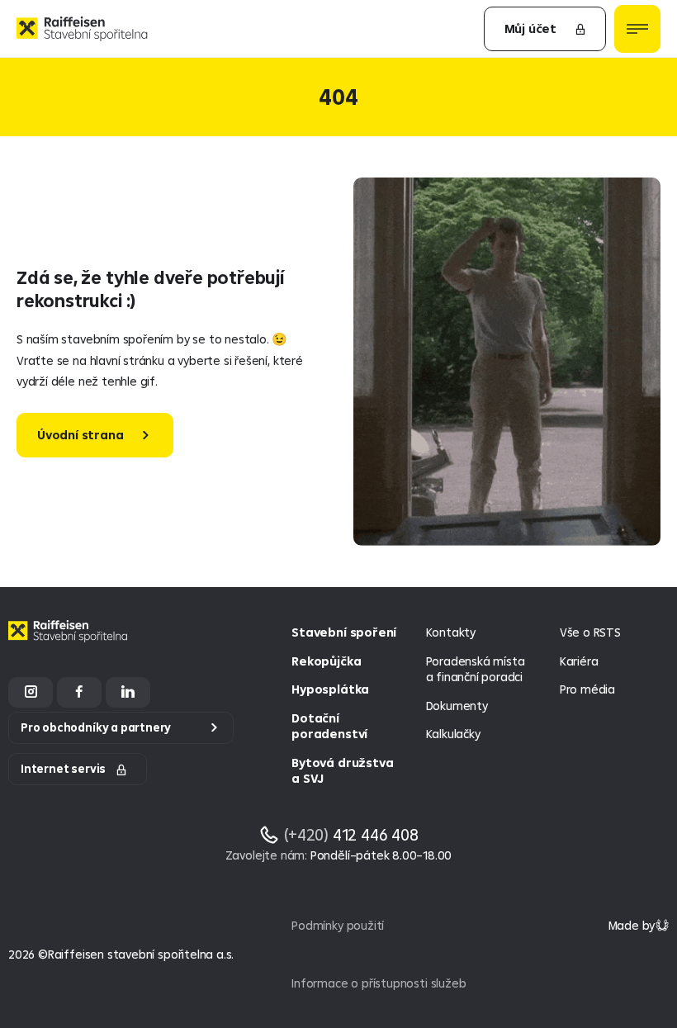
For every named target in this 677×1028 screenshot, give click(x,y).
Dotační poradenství (329, 726)
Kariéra (579, 661)
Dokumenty (457, 705)
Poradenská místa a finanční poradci (475, 669)
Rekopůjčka (326, 661)
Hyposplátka (330, 689)
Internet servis (63, 768)
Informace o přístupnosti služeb (378, 983)
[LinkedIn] (128, 692)
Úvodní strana (80, 435)
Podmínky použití (337, 925)
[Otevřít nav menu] (637, 29)
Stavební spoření (343, 632)
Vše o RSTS (590, 632)
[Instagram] (30, 692)
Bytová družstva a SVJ (342, 771)
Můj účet (530, 28)
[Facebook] (79, 692)
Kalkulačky (453, 733)
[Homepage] (70, 643)
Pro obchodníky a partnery (96, 727)
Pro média (587, 689)
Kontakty (451, 632)
